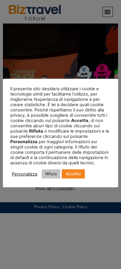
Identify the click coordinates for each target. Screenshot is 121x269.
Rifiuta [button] (51, 173)
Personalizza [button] (24, 174)
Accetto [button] (73, 173)
